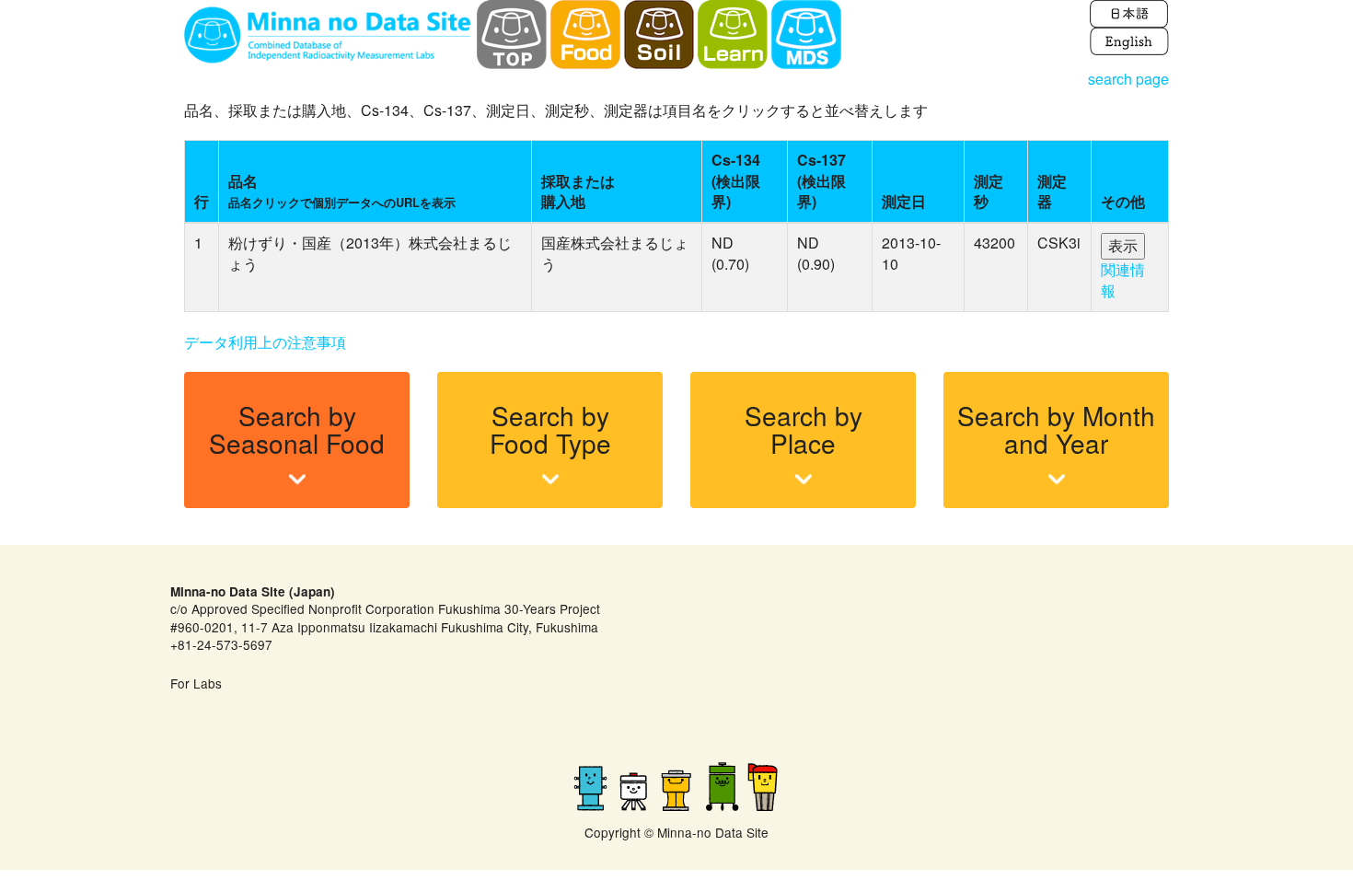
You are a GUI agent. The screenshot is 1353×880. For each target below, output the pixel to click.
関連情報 (1123, 280)
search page (1128, 78)
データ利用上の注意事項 (265, 342)
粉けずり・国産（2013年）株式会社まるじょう (370, 253)
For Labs (196, 683)
